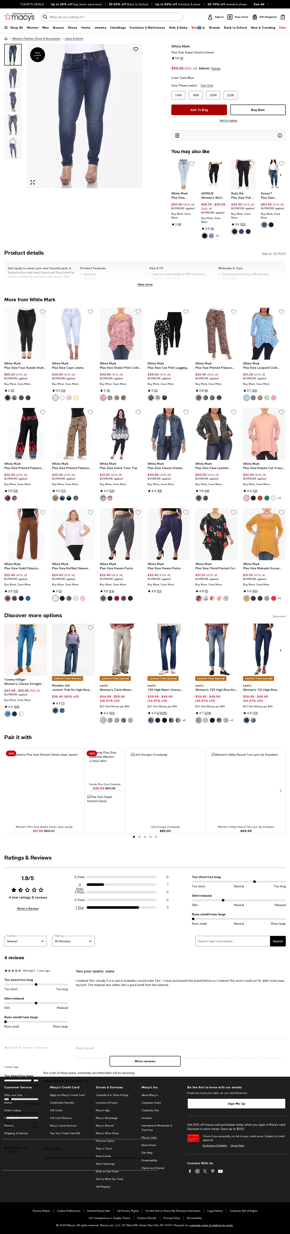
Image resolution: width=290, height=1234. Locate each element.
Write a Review (28, 908)
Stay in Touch (104, 1148)
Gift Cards (56, 1110)
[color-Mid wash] (211, 235)
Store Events (103, 1156)
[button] (73, 116)
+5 (279, 598)
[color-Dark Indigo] (248, 231)
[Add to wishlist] (135, 49)
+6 (183, 720)
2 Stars (80, 900)
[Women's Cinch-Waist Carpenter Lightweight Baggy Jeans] (121, 650)
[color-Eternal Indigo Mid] (178, 720)
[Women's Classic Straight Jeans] (25, 650)
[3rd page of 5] (145, 837)
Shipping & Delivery (16, 1133)
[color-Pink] (103, 397)
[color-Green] (266, 498)
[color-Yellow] (75, 397)
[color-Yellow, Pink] (219, 598)
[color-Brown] (28, 397)
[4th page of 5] (150, 837)
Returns (8, 1125)
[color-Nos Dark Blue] (14, 713)
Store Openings (105, 1163)
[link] (183, 208)
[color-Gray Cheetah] (205, 397)
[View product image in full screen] (32, 182)
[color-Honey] (264, 224)
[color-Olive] (198, 498)
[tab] (13, 55)
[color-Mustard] (246, 598)
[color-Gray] (21, 397)
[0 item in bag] (283, 17)
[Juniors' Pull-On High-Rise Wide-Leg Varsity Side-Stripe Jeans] (73, 650)
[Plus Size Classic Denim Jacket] (169, 434)
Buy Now (258, 110)
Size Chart (207, 85)
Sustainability (149, 1160)
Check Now (237, 1145)
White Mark (180, 46)
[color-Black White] (103, 498)
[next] (280, 790)
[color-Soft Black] (164, 720)
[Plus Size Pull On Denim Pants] (243, 174)
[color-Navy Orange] (14, 498)
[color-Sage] (273, 498)
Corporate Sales (151, 1102)
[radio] (204, 235)
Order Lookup (12, 1110)
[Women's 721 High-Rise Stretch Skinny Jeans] (264, 650)
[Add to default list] (191, 163)
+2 (217, 235)
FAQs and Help (13, 1095)
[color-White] (14, 397)
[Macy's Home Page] (19, 17)
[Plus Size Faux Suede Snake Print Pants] (25, 334)
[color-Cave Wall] (253, 720)
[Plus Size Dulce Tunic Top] (121, 434)
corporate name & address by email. (211, 1225)
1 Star (80, 907)
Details (216, 68)
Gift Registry (103, 1186)
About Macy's (150, 1095)
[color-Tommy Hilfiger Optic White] (21, 713)
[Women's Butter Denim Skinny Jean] (213, 174)
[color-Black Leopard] (253, 397)
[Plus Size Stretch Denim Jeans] (183, 174)
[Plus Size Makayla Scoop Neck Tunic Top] (264, 534)
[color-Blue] (164, 397)
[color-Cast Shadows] (157, 720)
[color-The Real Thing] (212, 720)
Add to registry (228, 120)
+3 (279, 498)
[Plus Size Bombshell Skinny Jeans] (273, 174)
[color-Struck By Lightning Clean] (225, 720)
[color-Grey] (14, 598)
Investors (147, 1118)
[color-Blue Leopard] (246, 397)
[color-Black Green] (69, 498)
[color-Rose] (69, 397)
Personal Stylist (105, 1140)
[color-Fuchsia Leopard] (273, 397)
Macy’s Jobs (149, 1137)
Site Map (147, 1152)
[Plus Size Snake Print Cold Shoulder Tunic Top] (121, 334)
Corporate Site (150, 1110)
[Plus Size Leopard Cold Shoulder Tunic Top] (264, 334)
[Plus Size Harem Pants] (121, 534)
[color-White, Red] (212, 598)
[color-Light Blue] (55, 397)
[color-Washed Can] (123, 720)
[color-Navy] (219, 397)
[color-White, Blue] (205, 598)
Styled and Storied (153, 1168)
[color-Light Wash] (62, 710)
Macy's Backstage (107, 1118)
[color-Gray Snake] (212, 397)
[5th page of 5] (156, 837)
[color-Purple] (130, 598)
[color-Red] (7, 498)
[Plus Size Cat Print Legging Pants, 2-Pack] (169, 334)
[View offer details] (228, 135)
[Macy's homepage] (6, 38)
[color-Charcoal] (266, 598)
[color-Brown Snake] (198, 397)
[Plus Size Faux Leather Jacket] (216, 434)
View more (145, 284)
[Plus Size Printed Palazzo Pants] (216, 334)
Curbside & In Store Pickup (112, 1095)
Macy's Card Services (63, 1125)
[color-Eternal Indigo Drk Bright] (246, 720)
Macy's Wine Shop (107, 1133)
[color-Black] (204, 235)
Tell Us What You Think (109, 1179)
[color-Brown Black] (75, 498)
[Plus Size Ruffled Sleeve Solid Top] (73, 534)
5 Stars (80, 877)
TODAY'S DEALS (32, 4)
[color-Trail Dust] (219, 720)
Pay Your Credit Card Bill (65, 1133)
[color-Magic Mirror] (205, 720)
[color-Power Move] (198, 720)
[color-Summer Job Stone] (116, 720)
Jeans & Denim (74, 38)
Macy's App (103, 1110)
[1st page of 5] (134, 837)
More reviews (145, 1061)
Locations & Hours (107, 1102)
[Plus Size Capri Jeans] (73, 334)
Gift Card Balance (61, 1118)
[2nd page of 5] (139, 837)
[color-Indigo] (241, 231)
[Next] (280, 175)
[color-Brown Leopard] (260, 397)
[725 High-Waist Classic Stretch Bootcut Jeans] (169, 650)
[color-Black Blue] (62, 498)
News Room (149, 1145)
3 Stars (80, 892)
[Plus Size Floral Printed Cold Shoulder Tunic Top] (216, 534)
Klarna (8, 1102)
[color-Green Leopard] (266, 397)
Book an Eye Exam (107, 1171)
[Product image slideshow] (84, 116)
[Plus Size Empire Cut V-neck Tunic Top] (264, 434)
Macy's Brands (105, 1125)
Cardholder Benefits (62, 1102)
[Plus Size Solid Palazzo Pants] (25, 534)
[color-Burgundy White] (110, 498)
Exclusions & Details (215, 1145)
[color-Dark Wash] (55, 710)
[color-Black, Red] (198, 598)
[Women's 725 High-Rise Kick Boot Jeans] (216, 650)
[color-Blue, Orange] (225, 598)
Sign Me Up (236, 1103)
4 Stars (79, 885)
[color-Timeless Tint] (171, 720)
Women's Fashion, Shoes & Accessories (36, 38)
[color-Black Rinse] (271, 224)
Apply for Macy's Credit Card (67, 1095)
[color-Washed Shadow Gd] (130, 720)
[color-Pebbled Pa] (103, 720)
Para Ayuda (11, 1118)
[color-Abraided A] (110, 720)
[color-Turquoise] (75, 598)
